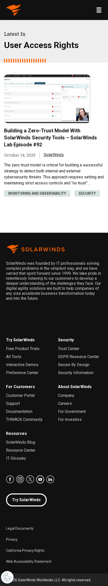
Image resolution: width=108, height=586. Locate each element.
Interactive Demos (22, 364)
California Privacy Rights (25, 550)
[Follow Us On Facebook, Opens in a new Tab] (10, 479)
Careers (65, 403)
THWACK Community (24, 419)
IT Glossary (16, 458)
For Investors (70, 419)
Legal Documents (20, 528)
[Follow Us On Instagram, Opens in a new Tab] (20, 479)
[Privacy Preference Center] (7, 577)
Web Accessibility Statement (28, 561)
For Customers (20, 386)
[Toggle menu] (99, 10)
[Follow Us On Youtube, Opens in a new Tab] (40, 479)
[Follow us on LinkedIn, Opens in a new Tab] (50, 479)
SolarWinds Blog (20, 442)
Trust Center (68, 348)
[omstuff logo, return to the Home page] (13, 10)
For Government (72, 411)
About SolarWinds (75, 386)
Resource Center (20, 450)
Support (13, 403)
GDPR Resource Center (78, 356)
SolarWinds (54, 154)
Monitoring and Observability (37, 193)
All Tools (13, 356)
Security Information (75, 372)
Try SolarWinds (20, 340)
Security (87, 193)
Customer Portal (20, 395)
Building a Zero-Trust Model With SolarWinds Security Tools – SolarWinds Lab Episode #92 (50, 138)
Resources (16, 433)
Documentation (19, 411)
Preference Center (22, 372)
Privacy (12, 539)
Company (66, 395)
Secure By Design (73, 364)
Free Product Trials (22, 348)
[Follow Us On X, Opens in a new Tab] (30, 479)
